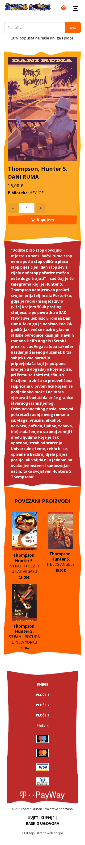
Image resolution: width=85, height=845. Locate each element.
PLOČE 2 (42, 705)
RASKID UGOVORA (42, 823)
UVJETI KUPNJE (41, 817)
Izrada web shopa (50, 833)
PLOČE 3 (42, 715)
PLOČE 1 (42, 694)
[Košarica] (63, 7)
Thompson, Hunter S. (37, 168)
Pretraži (73, 27)
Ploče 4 (42, 725)
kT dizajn (28, 833)
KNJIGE (42, 684)
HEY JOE (37, 192)
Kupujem (45, 219)
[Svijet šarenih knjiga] (27, 7)
